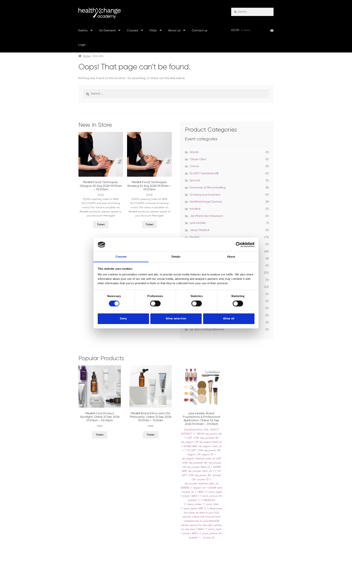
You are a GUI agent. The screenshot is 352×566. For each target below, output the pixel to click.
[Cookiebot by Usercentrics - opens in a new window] (238, 244)
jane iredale (198, 223)
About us (174, 30)
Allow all (228, 318)
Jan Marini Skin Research (206, 216)
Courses (132, 30)
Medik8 (194, 237)
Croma (194, 166)
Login (82, 44)
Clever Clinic (198, 159)
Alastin (194, 152)
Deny (123, 318)
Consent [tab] (120, 256)
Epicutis (195, 180)
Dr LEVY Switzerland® (204, 173)
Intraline (195, 209)
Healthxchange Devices (206, 201)
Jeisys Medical (199, 230)
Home (86, 56)
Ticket (101, 224)
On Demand (107, 30)
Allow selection (176, 318)
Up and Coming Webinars (207, 329)
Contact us (199, 30)
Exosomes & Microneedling (207, 187)
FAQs (153, 30)
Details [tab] (176, 256)
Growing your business (205, 194)
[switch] (155, 303)
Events (83, 30)
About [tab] (231, 256)
